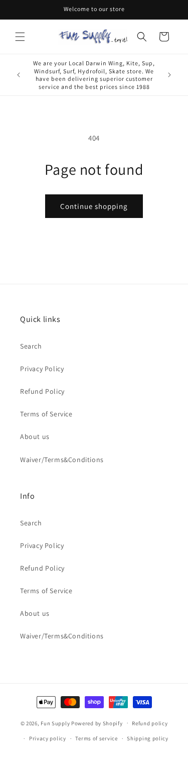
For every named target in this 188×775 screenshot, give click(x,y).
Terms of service (96, 738)
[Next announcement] (169, 75)
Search (31, 346)
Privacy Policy (42, 368)
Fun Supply (56, 722)
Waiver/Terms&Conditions (62, 459)
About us (35, 436)
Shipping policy (147, 738)
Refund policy (149, 723)
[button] (20, 37)
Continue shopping (94, 206)
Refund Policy (42, 391)
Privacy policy (47, 738)
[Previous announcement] (19, 75)
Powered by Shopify (97, 722)
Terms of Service (46, 413)
